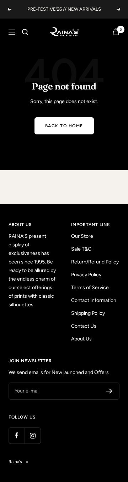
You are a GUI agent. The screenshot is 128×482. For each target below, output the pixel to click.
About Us (81, 339)
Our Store (82, 236)
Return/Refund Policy (95, 262)
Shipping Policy (88, 313)
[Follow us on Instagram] (33, 435)
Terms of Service (90, 287)
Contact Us (83, 326)
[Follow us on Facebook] (17, 435)
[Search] (25, 32)
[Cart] (115, 32)
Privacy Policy (86, 275)
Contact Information (93, 300)
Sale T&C (81, 249)
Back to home (64, 125)
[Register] (109, 391)
